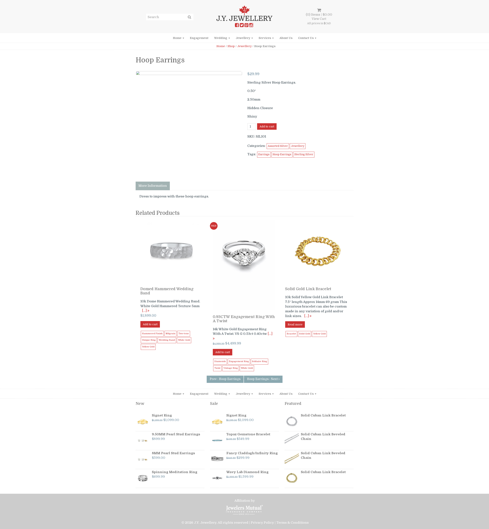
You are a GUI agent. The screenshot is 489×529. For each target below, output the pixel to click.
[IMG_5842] (189, 124)
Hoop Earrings (282, 154)
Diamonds (220, 361)
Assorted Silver (278, 146)
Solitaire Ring (259, 361)
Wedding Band (167, 340)
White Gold (184, 340)
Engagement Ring (239, 361)
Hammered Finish (152, 333)
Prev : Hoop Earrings (225, 379)
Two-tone (183, 333)
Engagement (199, 38)
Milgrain (170, 333)
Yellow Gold (148, 346)
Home (177, 38)
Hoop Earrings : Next (263, 379)
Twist (217, 368)
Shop (231, 46)
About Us (285, 38)
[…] (144, 310)
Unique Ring (149, 340)
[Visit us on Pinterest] (246, 26)
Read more (295, 324)
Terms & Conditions (292, 522)
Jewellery (243, 38)
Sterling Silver (303, 154)
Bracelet (291, 334)
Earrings (264, 154)
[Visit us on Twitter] (242, 26)
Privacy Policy (262, 522)
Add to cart (267, 126)
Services (265, 38)
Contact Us (306, 38)
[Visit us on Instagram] (251, 26)
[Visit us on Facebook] (237, 26)
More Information (152, 186)
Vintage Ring (230, 368)
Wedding (221, 38)
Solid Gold (304, 334)
